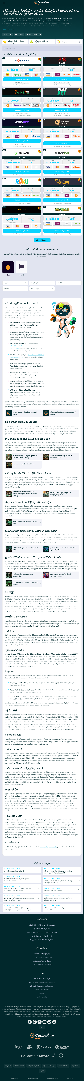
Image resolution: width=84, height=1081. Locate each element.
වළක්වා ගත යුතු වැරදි (41, 956)
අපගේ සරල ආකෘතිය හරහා (48, 847)
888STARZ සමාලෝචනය (62, 83)
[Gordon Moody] (61, 1050)
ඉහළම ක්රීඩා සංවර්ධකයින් (41, 967)
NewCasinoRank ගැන (41, 981)
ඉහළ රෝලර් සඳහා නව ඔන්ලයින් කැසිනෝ (42, 935)
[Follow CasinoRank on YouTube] (44, 1024)
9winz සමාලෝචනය (21, 113)
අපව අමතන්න (41, 999)
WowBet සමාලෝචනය (22, 144)
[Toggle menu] (4, 3)
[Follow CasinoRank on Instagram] (34, 1024)
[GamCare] (44, 1050)
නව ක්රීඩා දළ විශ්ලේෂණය (41, 960)
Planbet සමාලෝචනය (62, 113)
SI (40, 1030)
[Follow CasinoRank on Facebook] (29, 1024)
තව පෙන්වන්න (41, 240)
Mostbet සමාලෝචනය (22, 83)
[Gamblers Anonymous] (29, 1050)
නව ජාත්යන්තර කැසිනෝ (42, 963)
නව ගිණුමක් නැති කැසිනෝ (41, 938)
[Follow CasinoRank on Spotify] (49, 1024)
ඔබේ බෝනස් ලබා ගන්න (22, 79)
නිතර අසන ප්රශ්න (41, 992)
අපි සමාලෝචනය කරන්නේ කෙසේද (41, 985)
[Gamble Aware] (37, 1058)
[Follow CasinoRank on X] (39, 1024)
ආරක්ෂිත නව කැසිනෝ (41, 931)
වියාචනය (41, 996)
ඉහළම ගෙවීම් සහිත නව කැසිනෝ (42, 942)
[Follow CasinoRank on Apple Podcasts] (54, 1024)
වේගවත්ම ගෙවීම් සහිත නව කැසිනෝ (41, 927)
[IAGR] (18, 1050)
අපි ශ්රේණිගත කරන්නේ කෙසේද (41, 988)
